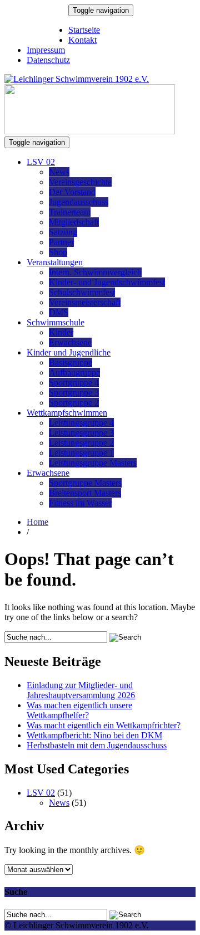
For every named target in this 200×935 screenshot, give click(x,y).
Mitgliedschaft (74, 222)
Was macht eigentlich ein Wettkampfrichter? (104, 725)
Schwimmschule (55, 322)
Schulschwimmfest (82, 292)
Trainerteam (70, 212)
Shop (58, 252)
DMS (58, 312)
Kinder (61, 332)
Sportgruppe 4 (74, 382)
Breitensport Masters (85, 493)
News (59, 172)
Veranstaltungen (55, 262)
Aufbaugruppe (74, 372)
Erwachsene (70, 342)
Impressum (46, 50)
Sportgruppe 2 (74, 402)
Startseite (84, 30)
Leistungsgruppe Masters (93, 462)
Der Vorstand (72, 192)
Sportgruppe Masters (85, 483)
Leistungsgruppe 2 (81, 442)
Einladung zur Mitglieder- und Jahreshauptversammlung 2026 (81, 690)
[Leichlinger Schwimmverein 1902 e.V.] (76, 79)
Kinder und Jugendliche (69, 352)
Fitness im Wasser (80, 503)
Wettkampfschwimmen (67, 412)
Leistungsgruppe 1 (81, 452)
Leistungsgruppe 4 (81, 422)
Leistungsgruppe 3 (81, 432)
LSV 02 (41, 162)
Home (37, 522)
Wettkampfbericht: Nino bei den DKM (94, 735)
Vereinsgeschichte (80, 182)
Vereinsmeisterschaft (85, 302)
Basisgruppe (70, 362)
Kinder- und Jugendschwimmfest (107, 282)
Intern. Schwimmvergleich (95, 272)
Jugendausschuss (78, 202)
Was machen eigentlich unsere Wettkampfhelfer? (79, 710)
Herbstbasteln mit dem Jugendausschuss (97, 745)
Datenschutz (48, 60)
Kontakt (82, 40)
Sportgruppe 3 (74, 392)
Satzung (63, 232)
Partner (61, 242)
